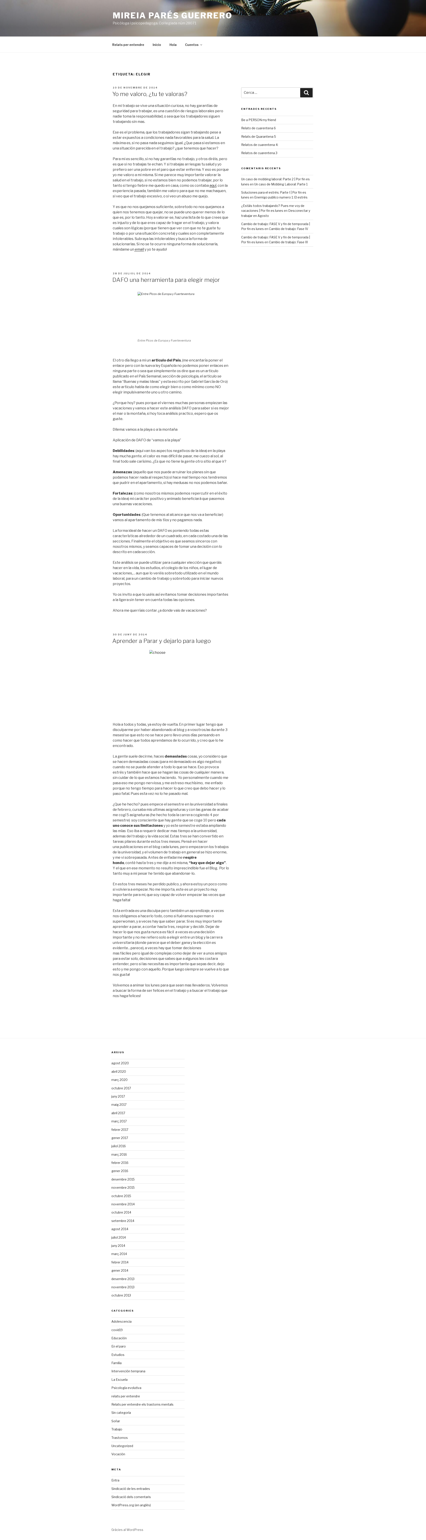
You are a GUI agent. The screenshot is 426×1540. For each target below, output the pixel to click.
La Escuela (119, 1379)
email (139, 249)
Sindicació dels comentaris (131, 1497)
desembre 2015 (123, 1179)
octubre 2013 (121, 1295)
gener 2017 (119, 1138)
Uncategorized (122, 1446)
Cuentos (192, 45)
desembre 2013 (122, 1279)
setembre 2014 (122, 1221)
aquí (212, 185)
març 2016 (119, 1154)
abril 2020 (118, 1071)
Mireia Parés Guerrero (172, 15)
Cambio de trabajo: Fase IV (288, 229)
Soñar (115, 1421)
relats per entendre (125, 1396)
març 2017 (119, 1121)
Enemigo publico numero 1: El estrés (281, 197)
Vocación (118, 1454)
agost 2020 (120, 1063)
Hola (173, 45)
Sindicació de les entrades (130, 1489)
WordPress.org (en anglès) (131, 1505)
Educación (119, 1338)
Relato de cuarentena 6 (258, 128)
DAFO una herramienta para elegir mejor (166, 279)
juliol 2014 (118, 1237)
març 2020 (119, 1080)
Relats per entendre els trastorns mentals (142, 1404)
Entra (115, 1480)
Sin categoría (121, 1412)
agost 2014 (119, 1229)
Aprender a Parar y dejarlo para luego (161, 640)
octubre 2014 (121, 1212)
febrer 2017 (119, 1129)
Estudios (117, 1355)
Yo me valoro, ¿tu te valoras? (149, 93)
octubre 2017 (121, 1088)
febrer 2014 (119, 1262)
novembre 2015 (123, 1187)
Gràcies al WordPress (127, 1530)
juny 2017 (118, 1096)
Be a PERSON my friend (258, 120)
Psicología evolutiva (126, 1388)
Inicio (157, 45)
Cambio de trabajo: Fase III (288, 242)
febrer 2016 (119, 1163)
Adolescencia (121, 1321)
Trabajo (116, 1429)
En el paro (118, 1346)
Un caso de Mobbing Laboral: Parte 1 (281, 184)
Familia (116, 1363)
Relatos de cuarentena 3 (259, 153)
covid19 (117, 1330)
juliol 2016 (118, 1146)
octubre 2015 (121, 1196)
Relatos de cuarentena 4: (259, 145)
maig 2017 (118, 1104)
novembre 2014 (123, 1204)
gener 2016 (119, 1171)
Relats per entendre (128, 45)
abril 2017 (118, 1113)
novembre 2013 (122, 1287)
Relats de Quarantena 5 (258, 136)
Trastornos (119, 1438)
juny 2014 (118, 1245)
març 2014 (119, 1254)
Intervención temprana (128, 1371)
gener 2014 (119, 1270)
